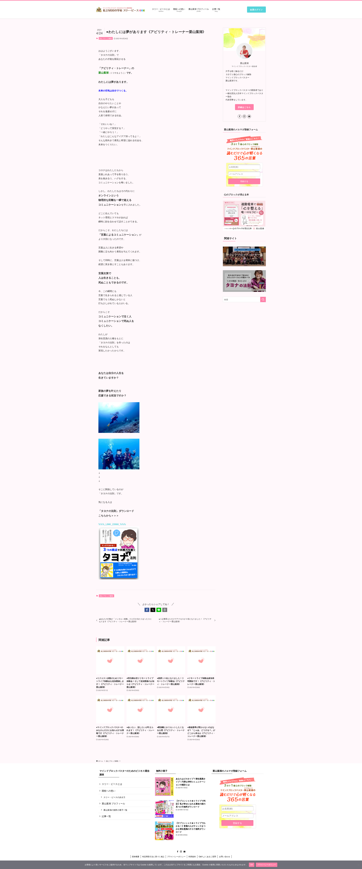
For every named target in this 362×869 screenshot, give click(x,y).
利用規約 (192, 856)
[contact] (249, 116)
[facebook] (239, 116)
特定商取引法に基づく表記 (153, 856)
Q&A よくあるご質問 (207, 856)
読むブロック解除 (105, 38)
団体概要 (135, 856)
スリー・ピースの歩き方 (114, 797)
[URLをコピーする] (164, 610)
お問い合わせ (224, 856)
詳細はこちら (244, 107)
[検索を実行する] (263, 299)
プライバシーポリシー (176, 856)
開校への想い (108, 790)
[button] (147, 610)
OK (251, 864)
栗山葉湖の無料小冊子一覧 (115, 809)
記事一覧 (106, 816)
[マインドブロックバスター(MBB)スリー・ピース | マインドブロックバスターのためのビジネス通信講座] (120, 9)
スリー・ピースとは (112, 784)
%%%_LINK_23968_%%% (112, 524)
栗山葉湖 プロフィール (113, 803)
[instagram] (244, 116)
